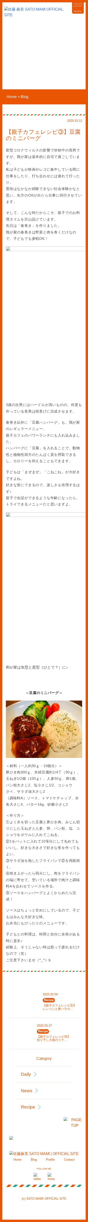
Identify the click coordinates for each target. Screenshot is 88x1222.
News (26, 1090)
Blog (34, 1159)
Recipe (28, 1106)
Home (17, 1159)
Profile (50, 1159)
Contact (69, 1159)
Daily (26, 1074)
